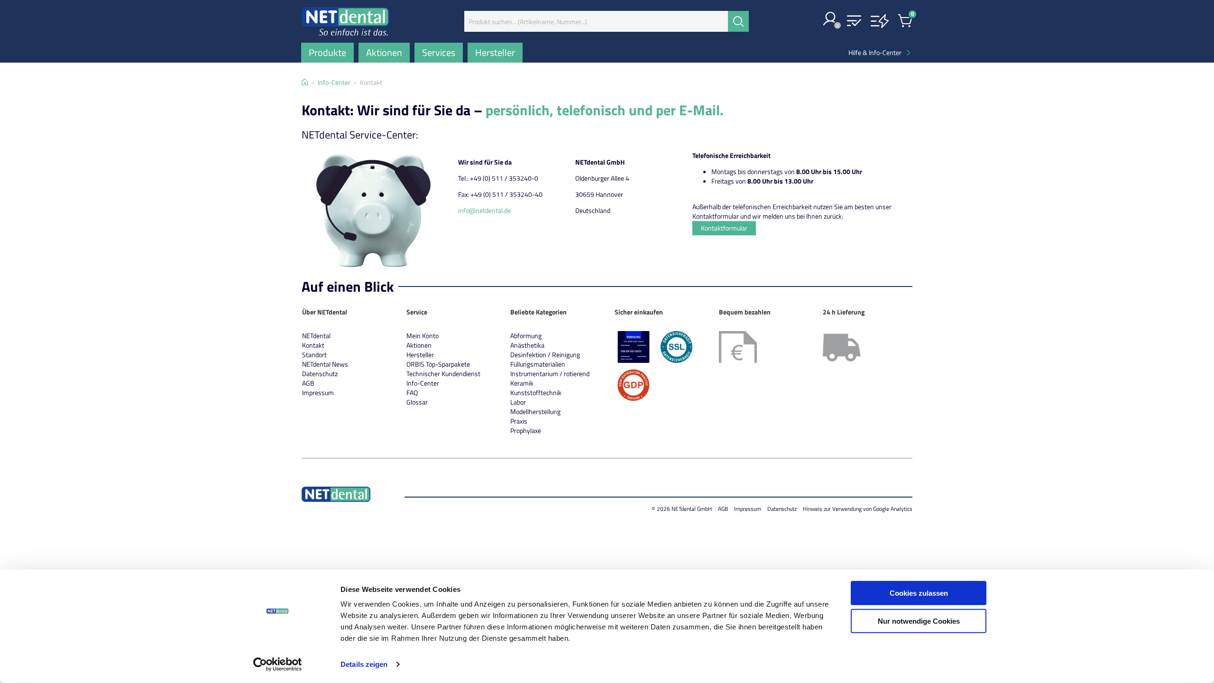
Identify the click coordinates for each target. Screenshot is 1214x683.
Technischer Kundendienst (443, 373)
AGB (308, 383)
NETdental (316, 336)
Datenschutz (320, 373)
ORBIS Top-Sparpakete (438, 364)
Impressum (318, 392)
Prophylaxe (525, 430)
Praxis (518, 421)
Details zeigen (363, 664)
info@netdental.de (484, 210)
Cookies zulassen (919, 593)
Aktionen (419, 345)
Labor (518, 402)
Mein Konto (422, 336)
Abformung (526, 336)
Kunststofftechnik (535, 392)
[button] (830, 20)
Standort (314, 355)
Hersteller (420, 355)
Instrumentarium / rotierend (549, 373)
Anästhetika (527, 345)
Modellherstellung (535, 411)
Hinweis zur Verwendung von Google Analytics (857, 508)
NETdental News (325, 364)
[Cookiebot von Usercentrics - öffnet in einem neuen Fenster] (277, 664)
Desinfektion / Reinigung (545, 355)
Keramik (521, 383)
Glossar (417, 402)
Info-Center (422, 383)
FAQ (412, 392)
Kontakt (313, 345)
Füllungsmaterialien (537, 364)
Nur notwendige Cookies (919, 621)
